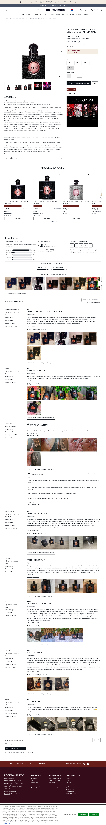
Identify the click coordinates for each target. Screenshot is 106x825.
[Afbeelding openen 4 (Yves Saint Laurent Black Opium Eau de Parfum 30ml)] (38, 86)
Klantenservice (34, 778)
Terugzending (34, 782)
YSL (68, 27)
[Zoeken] (38, 10)
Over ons (68, 778)
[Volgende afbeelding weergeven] (61, 51)
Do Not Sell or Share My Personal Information (13, 794)
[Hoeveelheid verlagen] (69, 76)
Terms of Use (6, 823)
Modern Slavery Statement (55, 788)
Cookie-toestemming (10, 791)
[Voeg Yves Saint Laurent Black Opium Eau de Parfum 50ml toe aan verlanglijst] (29, 175)
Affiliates (68, 782)
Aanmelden (41, 763)
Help (32, 780)
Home (6, 18)
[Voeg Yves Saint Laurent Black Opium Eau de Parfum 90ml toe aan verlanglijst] (59, 175)
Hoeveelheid (71, 72)
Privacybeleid (51, 782)
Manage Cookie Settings (70, 814)
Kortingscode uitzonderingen (56, 786)
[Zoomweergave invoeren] (60, 77)
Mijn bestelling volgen (36, 788)
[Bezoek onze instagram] (88, 764)
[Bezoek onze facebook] (84, 764)
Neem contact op (35, 786)
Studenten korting (71, 793)
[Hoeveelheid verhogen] (79, 76)
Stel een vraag (85, 38)
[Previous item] (5, 197)
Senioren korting (70, 788)
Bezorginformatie (35, 784)
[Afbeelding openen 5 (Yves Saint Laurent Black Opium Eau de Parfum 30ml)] (47, 86)
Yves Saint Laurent (21, 18)
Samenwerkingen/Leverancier (74, 784)
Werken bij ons (70, 791)
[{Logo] (55, 10)
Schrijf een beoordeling (73, 38)
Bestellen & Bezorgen (54, 780)
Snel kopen (18, 218)
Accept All (94, 814)
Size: (68, 59)
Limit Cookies (83, 814)
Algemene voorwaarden (54, 778)
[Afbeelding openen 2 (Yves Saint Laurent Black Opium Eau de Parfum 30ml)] (18, 86)
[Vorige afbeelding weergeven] (5, 51)
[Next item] (100, 197)
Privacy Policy (52, 821)
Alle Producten (70, 789)
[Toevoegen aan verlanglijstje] (95, 83)
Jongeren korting (70, 786)
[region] (53, 814)
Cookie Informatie (53, 784)
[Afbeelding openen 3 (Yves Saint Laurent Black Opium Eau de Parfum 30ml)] (28, 86)
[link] (84, 10)
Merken (12, 18)
